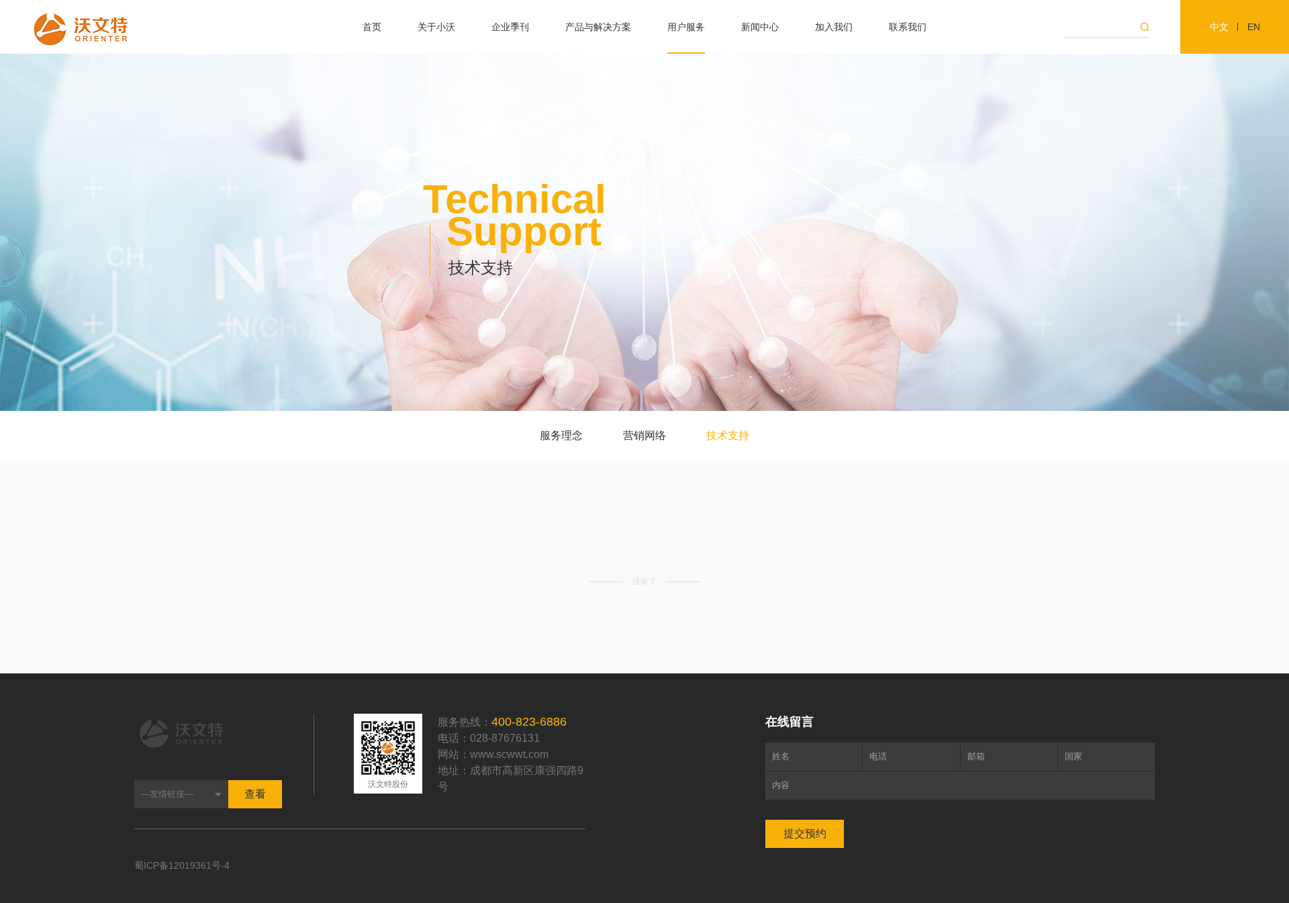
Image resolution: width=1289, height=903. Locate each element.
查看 (255, 794)
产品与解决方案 (598, 26)
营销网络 (644, 435)
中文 (1219, 26)
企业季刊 (510, 26)
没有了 (644, 581)
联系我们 (907, 26)
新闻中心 (760, 26)
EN (1253, 26)
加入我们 (834, 26)
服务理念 (561, 435)
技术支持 (727, 435)
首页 (372, 26)
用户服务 (686, 26)
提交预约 (804, 833)
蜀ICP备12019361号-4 (182, 865)
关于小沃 (436, 26)
